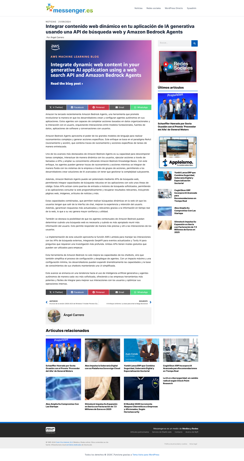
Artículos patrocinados (139, 432)
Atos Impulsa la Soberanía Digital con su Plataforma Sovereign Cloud (102, 367)
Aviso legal (193, 444)
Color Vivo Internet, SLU (64, 442)
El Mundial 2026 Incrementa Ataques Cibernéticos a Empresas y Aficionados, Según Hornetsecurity (141, 408)
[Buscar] (194, 43)
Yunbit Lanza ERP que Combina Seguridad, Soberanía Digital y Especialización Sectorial (185, 177)
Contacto (178, 432)
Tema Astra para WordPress (145, 454)
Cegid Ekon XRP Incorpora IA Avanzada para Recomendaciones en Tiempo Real (180, 368)
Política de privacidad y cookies (176, 444)
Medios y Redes (190, 428)
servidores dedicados (73, 445)
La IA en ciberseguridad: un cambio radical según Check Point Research (180, 381)
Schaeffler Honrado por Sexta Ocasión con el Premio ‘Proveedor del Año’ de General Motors (177, 126)
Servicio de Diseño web (162, 432)
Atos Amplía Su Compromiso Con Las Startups (185, 211)
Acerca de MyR (192, 432)
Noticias (51, 21)
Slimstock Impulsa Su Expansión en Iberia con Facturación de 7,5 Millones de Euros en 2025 (185, 226)
